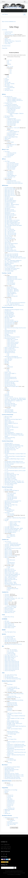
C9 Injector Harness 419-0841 (13, 688)
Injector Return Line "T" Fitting (11, 479)
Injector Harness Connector (13, 342)
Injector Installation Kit (14, 131)
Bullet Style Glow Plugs (12, 277)
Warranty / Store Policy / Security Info (13, 41)
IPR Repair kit (10, 511)
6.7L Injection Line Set (9, 473)
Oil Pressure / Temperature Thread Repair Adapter (15, 399)
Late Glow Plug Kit (11, 169)
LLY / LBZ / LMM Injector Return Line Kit (13, 256)
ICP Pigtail (7, 334)
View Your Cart (8, 33)
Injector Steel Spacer (11, 346)
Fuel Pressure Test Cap (9, 382)
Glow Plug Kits (10, 515)
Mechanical (9, 587)
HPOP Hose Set (8, 503)
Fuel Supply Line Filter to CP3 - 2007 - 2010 (14, 598)
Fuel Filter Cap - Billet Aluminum (11, 427)
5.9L (8, 75)
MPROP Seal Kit (8, 580)
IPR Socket (7, 363)
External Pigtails (10, 495)
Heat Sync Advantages (12, 97)
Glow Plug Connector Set (10, 638)
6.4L (11, 70)
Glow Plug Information (9, 770)
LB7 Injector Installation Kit (10, 247)
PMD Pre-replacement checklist (14, 106)
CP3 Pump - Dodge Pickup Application (13, 544)
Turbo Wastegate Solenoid (10, 532)
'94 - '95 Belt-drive (11, 534)
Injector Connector (11, 340)
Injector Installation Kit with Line (11, 423)
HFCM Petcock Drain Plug (10, 331)
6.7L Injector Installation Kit (10, 475)
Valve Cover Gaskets (9, 409)
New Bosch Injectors (11, 133)
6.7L (11, 73)
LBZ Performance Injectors (10, 211)
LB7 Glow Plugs (8, 235)
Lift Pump (7, 139)
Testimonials (7, 810)
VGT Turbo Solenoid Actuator (11, 483)
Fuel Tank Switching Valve (10, 385)
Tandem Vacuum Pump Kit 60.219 (12, 661)
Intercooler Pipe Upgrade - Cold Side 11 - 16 (14, 481)
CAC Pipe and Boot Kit (9, 313)
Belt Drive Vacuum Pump (12, 731)
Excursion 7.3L (10, 805)
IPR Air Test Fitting (8, 359)
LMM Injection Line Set (9, 213)
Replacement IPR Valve (9, 510)
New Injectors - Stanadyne (12, 289)
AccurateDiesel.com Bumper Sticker (12, 766)
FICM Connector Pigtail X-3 (10, 373)
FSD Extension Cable (9, 116)
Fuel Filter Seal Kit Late (12, 498)
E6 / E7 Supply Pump (11, 739)
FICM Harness (7, 374)
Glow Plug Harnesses (9, 432)
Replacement (10, 366)
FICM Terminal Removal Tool (11, 378)
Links (8, 825)
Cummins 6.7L (10, 795)
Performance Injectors (9, 608)
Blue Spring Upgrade (9, 312)
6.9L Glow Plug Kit (11, 283)
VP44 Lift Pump (8, 541)
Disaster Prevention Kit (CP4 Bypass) (12, 444)
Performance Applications (12, 822)
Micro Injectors (8, 156)
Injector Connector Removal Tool (12, 347)
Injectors (6, 424)
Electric (8, 408)
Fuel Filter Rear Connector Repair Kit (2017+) (14, 461)
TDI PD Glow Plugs (11, 653)
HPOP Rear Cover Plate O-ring (11, 504)
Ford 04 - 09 (10, 785)
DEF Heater (7, 451)
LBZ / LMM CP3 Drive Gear (10, 233)
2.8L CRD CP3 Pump (9, 676)
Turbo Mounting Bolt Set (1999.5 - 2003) (13, 529)
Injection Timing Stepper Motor (11, 136)
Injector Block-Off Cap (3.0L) (11, 641)
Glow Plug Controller (11, 152)
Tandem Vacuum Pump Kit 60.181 (12, 668)
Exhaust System (10, 142)
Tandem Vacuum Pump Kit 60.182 (12, 662)
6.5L (8, 62)
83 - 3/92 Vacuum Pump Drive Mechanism (16, 302)
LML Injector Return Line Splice (11, 221)
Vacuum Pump (8, 242)
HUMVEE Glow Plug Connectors (14, 119)
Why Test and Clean (11, 824)
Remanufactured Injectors (10, 338)
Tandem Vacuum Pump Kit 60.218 (12, 665)
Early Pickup (9, 146)
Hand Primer (9, 684)
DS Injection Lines (11, 135)
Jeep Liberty (10, 799)
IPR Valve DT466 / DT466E (13, 722)
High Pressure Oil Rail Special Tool (14, 357)
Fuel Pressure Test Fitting (10, 383)
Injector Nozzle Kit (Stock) (12, 343)
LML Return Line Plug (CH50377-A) (12, 224)
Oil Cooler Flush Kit (9, 396)
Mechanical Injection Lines (12, 134)
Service (6, 792)
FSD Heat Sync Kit (8, 96)
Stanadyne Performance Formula (11, 769)
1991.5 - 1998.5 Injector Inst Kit (11, 576)
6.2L (8, 61)
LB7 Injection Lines (8, 248)
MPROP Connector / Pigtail (10, 265)
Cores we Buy (8, 43)
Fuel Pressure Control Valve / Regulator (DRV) (14, 482)
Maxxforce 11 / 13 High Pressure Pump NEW (16, 745)
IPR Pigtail (7, 361)
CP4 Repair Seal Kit (9, 443)
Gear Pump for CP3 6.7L (10, 599)
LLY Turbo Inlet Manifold (10, 267)
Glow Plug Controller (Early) (13, 121)
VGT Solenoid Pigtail (9, 270)
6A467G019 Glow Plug (12, 704)
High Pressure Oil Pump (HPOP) (11, 502)
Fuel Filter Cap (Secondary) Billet (11, 381)
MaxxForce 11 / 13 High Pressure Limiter (15, 744)
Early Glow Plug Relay (12, 166)
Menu (3, 1)
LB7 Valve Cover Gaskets (10, 246)
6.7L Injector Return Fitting (10, 477)
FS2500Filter (4, 48)
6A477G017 (9, 710)
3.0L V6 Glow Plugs (9, 637)
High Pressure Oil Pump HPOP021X (14, 713)
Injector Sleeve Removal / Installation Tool (13, 400)
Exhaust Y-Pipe (8, 372)
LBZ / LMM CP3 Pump (9, 231)
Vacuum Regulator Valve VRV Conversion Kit (14, 305)
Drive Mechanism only (12, 144)
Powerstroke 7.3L (10, 802)
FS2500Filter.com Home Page (11, 789)
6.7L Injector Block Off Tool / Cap (12, 474)
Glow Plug (9, 736)
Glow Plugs (7, 117)
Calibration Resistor (11, 110)
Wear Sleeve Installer (9, 411)
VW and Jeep (7, 82)
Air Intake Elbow (8, 310)
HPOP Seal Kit (10, 499)
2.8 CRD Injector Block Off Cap (11, 677)
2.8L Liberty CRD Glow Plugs (11, 674)
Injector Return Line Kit (9, 627)
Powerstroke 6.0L (11, 800)
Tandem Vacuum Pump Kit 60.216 (12, 669)
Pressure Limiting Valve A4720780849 (15, 700)
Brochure (7, 791)
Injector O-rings (13, 523)
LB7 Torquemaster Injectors (10, 200)
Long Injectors (10, 172)
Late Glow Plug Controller (12, 165)
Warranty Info (7, 813)
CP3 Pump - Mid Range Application (12, 545)
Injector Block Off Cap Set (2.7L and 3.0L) (13, 644)
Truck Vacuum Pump (11, 180)
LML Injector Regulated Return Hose (12, 222)
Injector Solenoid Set (11, 344)
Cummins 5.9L (10, 796)
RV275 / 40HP (10, 566)
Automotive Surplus (9, 86)
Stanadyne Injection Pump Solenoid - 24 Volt (14, 776)
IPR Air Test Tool (8, 360)
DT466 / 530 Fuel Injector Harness (14, 728)
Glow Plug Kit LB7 (8, 237)
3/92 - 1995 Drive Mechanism (13, 303)
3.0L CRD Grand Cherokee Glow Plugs (13, 678)
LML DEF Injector (8, 218)
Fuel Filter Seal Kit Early (12, 497)
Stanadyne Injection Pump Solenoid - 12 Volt (14, 774)
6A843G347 (9, 707)
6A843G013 (9, 709)
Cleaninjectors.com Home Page (11, 817)
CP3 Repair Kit (8, 546)
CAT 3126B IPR (10, 689)
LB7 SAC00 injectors (9, 199)
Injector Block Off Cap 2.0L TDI (11, 656)
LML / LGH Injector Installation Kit (12, 261)
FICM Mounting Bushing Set (10, 377)
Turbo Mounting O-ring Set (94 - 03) (12, 530)
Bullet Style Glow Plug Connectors (14, 279)
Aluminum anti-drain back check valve (13, 778)
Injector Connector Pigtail (10, 188)
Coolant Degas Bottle (9, 314)
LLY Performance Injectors (10, 207)
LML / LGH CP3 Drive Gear (10, 234)
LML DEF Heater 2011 (9, 216)
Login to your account (9, 34)
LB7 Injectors (7, 196)
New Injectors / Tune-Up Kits (13, 127)
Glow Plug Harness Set (9, 322)
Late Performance (11, 562)
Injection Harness (10, 112)
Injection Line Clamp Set (12, 296)
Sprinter (6, 81)
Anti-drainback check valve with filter (12, 777)
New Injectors (10, 174)
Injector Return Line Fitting (10, 626)
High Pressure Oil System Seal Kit (12, 386)
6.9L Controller (10, 280)
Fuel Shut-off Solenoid (12, 104)
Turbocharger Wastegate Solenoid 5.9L (13, 584)
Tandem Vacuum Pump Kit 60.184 (12, 664)
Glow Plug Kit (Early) (11, 123)
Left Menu (5, 14)
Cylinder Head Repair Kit (10, 316)
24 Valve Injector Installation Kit (11, 575)
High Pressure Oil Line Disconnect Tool (13, 500)
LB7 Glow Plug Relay (9, 244)
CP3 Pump (7, 594)
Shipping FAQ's (8, 39)
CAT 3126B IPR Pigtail (11, 691)
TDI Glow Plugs (10, 652)
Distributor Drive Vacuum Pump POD (15, 183)
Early (8, 353)
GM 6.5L (9, 806)
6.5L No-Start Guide (11, 109)
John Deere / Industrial (9, 83)
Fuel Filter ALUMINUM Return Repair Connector (15, 458)
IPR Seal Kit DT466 (11, 724)
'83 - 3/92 (9, 298)
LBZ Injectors (7, 208)
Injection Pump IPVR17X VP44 (11, 556)
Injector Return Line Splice (10, 478)
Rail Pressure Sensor (9, 609)
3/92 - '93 (9, 300)
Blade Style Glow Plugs (12, 276)
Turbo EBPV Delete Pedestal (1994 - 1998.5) (14, 528)
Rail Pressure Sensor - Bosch (11, 583)
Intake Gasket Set (8, 178)
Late (8, 147)
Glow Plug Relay (10, 154)
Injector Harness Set (9, 425)
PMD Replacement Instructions (13, 108)
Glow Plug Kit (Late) (11, 125)
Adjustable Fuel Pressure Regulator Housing (14, 309)
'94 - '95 (9, 301)
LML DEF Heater (8, 217)
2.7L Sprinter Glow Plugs (10, 636)
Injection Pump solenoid (12, 705)
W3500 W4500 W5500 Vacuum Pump (15, 693)
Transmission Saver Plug (10, 403)
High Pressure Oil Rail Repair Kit (11, 356)
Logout (6, 38)
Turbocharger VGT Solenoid (11, 269)
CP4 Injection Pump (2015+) (10, 449)
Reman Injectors (10, 130)
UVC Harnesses (10, 494)
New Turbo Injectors (11, 292)
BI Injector (9, 727)
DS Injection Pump (8, 103)
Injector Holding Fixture (9, 348)
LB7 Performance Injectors (10, 201)
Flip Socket (7, 379)
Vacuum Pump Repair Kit (10, 670)
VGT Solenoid (10, 758)
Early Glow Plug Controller (13, 163)
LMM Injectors (8, 212)
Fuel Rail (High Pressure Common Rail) (13, 548)
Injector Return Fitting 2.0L (10, 657)
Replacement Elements (9, 809)
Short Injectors (10, 171)
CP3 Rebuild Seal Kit (9, 187)
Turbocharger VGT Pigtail (10, 405)
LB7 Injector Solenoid (9, 263)
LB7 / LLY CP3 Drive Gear (10, 230)
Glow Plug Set (8, 465)
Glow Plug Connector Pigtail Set (11, 321)
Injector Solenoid (13, 524)
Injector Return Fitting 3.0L (10, 660)
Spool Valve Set (8, 402)
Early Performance (11, 560)
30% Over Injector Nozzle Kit (11, 412)
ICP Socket (7, 394)
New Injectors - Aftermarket (13, 290)
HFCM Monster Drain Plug (10, 330)
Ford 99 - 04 (10, 784)
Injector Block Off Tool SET (10, 195)
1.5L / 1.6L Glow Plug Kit (12, 651)
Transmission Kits (11, 808)
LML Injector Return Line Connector (12, 220)
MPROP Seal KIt (8, 264)
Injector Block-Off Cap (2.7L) (10, 640)
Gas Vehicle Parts (11, 87)
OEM (8, 365)
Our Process (9, 821)
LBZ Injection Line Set (9, 209)
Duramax (9, 64)
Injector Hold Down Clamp (10, 349)
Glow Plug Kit (10, 155)
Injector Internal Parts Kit (10, 351)
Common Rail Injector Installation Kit (12, 574)
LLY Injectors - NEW (9, 203)
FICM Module (7, 376)
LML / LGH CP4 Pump (9, 229)
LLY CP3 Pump (8, 228)
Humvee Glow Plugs (11, 118)
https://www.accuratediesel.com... (9, 21)
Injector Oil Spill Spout (14, 525)
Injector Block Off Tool (9, 190)
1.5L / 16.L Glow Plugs (12, 649)
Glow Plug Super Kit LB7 (10, 238)
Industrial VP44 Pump (11, 696)
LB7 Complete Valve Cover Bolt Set (12, 251)
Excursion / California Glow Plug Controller (16, 517)
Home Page (4, 29)
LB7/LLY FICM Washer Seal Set (11, 243)
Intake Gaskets (8, 138)
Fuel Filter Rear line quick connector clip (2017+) (15, 462)
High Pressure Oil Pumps (10, 352)
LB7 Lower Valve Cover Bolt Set (11, 254)
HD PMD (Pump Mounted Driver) (11, 105)
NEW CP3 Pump (8, 549)
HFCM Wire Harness (9, 333)
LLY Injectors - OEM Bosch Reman (12, 204)
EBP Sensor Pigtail (8, 317)
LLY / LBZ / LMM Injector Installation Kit (13, 260)
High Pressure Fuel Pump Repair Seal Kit (13, 419)
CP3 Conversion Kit (9, 596)
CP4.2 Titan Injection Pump (10, 632)
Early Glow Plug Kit (11, 167)
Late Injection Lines (11, 176)
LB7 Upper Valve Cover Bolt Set (11, 255)
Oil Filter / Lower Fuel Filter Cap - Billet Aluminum (15, 398)
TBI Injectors (12, 820)
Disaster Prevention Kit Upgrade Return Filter (14, 445)
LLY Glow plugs (8, 239)
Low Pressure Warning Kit (12, 543)
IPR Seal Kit (7, 395)
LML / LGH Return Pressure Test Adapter (13, 225)
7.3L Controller (10, 281)
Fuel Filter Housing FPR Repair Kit (12, 490)
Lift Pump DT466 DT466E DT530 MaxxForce (16, 726)
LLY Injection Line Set (9, 205)
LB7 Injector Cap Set (9, 198)
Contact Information (9, 31)
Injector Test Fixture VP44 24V (11, 579)
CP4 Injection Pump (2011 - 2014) (11, 448)
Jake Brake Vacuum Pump (12, 588)
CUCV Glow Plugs (11, 162)
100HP (8, 567)
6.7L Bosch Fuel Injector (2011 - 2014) (12, 447)
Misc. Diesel (7, 84)
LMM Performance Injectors (10, 214)
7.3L (10, 71)
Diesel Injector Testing (9, 768)
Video (6, 812)
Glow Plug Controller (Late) (13, 122)
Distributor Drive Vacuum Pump (13, 182)
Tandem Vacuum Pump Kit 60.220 (12, 666)
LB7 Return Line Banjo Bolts (10, 250)
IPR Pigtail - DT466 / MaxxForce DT (14, 723)
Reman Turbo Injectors (12, 288)
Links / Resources (8, 42)
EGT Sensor (7, 418)
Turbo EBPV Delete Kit (9, 527)
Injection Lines (10, 294)
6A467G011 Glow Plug (12, 702)
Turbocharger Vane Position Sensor (12, 268)
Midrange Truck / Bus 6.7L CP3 (13, 697)
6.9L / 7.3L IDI (10, 66)
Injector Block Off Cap (9, 616)
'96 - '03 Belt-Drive (11, 536)
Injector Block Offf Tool (9, 194)
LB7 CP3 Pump (8, 226)
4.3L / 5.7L (9, 60)
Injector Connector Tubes (10, 578)
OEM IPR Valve (8, 508)
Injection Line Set (8, 550)
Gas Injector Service (6, 45)
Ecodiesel (7, 79)
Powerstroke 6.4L (11, 801)
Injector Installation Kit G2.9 (13, 721)
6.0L (11, 69)
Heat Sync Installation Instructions (14, 99)
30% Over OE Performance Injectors (12, 336)
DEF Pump (7, 452)
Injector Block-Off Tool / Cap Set (11, 773)
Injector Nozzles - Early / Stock (11, 573)
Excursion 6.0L (10, 804)
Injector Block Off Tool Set (10, 570)
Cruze (6, 78)
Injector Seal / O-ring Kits (12, 339)
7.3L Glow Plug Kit (11, 284)
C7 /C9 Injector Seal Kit (12, 687)
